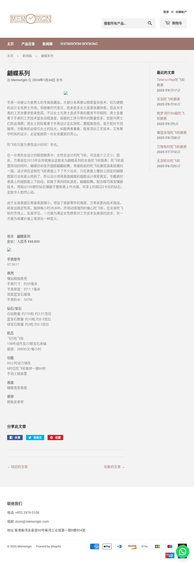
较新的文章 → (114, 467)
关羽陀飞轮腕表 (168, 99)
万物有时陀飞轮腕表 (172, 147)
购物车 (177, 23)
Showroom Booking (79, 44)
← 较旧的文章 (17, 467)
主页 (10, 44)
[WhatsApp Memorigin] (182, 551)
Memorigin (25, 546)
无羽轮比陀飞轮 (168, 161)
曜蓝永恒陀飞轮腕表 (172, 132)
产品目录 (28, 44)
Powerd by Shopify (48, 546)
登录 (166, 12)
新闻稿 (48, 44)
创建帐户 (181, 12)
